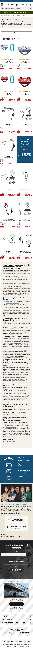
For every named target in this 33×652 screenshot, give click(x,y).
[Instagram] (16, 569)
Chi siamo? (7, 619)
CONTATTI (17, 519)
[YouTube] (20, 569)
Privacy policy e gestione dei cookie (21, 644)
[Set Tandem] (4, 82)
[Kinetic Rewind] (8, 114)
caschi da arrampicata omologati (13, 303)
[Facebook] (13, 569)
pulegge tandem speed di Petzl (9, 427)
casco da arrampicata (12, 301)
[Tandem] (25, 82)
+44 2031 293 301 (18, 526)
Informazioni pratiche (13, 623)
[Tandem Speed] (25, 50)
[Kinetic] (8, 145)
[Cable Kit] (25, 177)
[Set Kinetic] (4, 177)
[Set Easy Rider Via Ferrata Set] (21, 240)
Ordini (5, 616)
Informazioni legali (7, 644)
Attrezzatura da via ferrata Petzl (9, 441)
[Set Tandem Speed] (4, 50)
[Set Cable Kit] (4, 240)
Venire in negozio (16, 604)
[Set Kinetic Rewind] (21, 114)
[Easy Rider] (8, 208)
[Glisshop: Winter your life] (13, 4)
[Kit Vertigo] (25, 208)
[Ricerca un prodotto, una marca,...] (30, 8)
